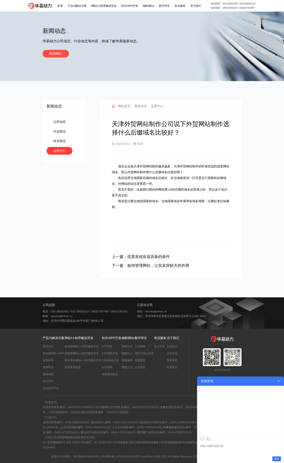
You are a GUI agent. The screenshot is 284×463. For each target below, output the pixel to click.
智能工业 (127, 367)
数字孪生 (164, 5)
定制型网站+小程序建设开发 (82, 353)
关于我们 (195, 5)
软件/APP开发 (129, 5)
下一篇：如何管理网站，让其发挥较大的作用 (150, 265)
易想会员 (48, 346)
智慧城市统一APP (53, 353)
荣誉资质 (172, 360)
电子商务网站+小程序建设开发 (83, 360)
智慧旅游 (48, 374)
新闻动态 (140, 106)
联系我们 (56, 53)
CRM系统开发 (110, 360)
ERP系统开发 (110, 353)
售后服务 (180, 5)
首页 (60, 5)
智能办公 (127, 353)
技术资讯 (59, 141)
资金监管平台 (51, 388)
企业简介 (172, 346)
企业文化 (172, 353)
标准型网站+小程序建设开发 (82, 346)
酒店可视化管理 (144, 353)
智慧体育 (48, 360)
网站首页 (124, 106)
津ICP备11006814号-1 (86, 456)
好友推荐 (107, 367)
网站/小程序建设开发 (103, 5)
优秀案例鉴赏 (73, 367)
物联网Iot (148, 5)
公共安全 (140, 367)
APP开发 (107, 346)
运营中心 (59, 150)
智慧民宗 (48, 367)
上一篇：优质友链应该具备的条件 (141, 256)
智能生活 (127, 346)
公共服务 (140, 346)
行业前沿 (59, 131)
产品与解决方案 (77, 5)
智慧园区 (140, 360)
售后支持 (159, 346)
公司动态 (59, 121)
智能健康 (127, 360)
